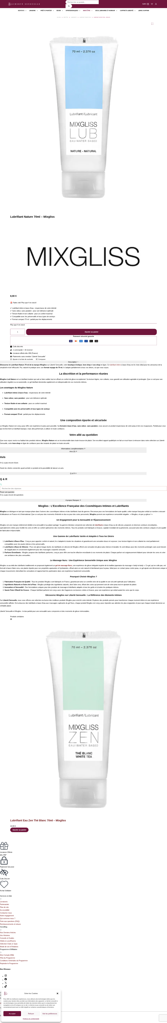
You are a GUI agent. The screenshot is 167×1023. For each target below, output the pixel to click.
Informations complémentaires (72, 449)
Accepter (12, 1014)
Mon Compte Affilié (7, 955)
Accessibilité (4, 910)
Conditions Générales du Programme (14, 961)
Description (72, 362)
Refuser (31, 1014)
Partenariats (4, 904)
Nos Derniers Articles (8, 932)
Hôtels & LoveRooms (8, 941)
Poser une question (7, 492)
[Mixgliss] (83, 257)
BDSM (59, 10)
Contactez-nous (6, 913)
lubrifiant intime (115, 365)
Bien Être (86, 10)
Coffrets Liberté (126, 10)
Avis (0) (73, 451)
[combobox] (82, 2)
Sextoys (21, 10)
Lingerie (32, 10)
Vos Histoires (5, 935)
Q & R (72, 473)
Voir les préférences (49, 1014)
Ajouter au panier (91, 332)
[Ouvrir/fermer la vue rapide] (11, 619)
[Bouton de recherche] (69, 6)
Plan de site (4, 907)
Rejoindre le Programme (9, 963)
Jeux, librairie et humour (105, 10)
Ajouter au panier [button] (19, 830)
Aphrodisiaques (72, 10)
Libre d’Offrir (143, 10)
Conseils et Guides (7, 938)
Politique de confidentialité (31, 1019)
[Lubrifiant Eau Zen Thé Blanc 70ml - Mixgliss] (83, 718)
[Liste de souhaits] (152, 4)
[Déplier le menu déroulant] (26, 10)
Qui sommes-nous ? (7, 918)
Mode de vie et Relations (9, 947)
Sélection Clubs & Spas (8, 944)
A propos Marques (73, 500)
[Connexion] (156, 4)
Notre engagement (7, 916)
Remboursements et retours (10, 924)
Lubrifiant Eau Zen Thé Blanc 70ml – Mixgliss (38, 820)
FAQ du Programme (7, 958)
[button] (57, 993)
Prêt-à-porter (46, 10)
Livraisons (4, 902)
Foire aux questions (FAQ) (10, 921)
